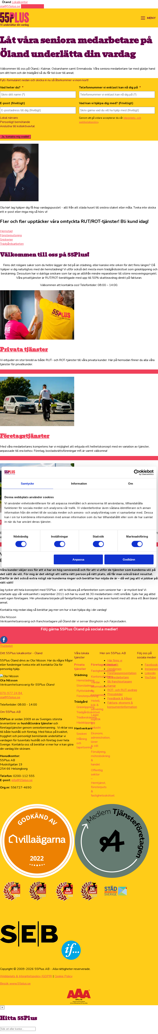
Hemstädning (85, 680)
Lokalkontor (20, 2)
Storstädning (85, 686)
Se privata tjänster (12, 371)
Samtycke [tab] (27, 483)
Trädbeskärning (86, 717)
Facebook (151, 665)
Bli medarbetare (118, 677)
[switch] (59, 544)
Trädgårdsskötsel (88, 712)
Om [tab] (130, 483)
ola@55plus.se (10, 697)
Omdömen (114, 669)
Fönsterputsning (87, 696)
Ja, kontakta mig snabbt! (15, 136)
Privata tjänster (24, 349)
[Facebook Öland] (4, 643)
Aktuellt (112, 665)
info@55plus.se (22, 780)
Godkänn (129, 559)
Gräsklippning (85, 707)
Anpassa (78, 559)
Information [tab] (79, 483)
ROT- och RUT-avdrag (122, 690)
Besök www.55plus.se (15, 983)
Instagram (151, 669)
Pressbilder (115, 694)
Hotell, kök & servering (97, 705)
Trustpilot (6, 646)
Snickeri (81, 734)
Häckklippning (85, 723)
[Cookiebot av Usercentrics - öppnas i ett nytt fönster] (137, 472)
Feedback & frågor (119, 698)
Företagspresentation (121, 673)
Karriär (111, 686)
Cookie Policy (63, 976)
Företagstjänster (24, 436)
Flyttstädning (85, 691)
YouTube (150, 677)
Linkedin (150, 673)
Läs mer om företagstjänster (19, 458)
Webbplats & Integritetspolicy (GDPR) (26, 976)
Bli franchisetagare (119, 681)
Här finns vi (114, 660)
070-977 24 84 (11, 693)
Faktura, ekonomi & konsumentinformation (122, 705)
